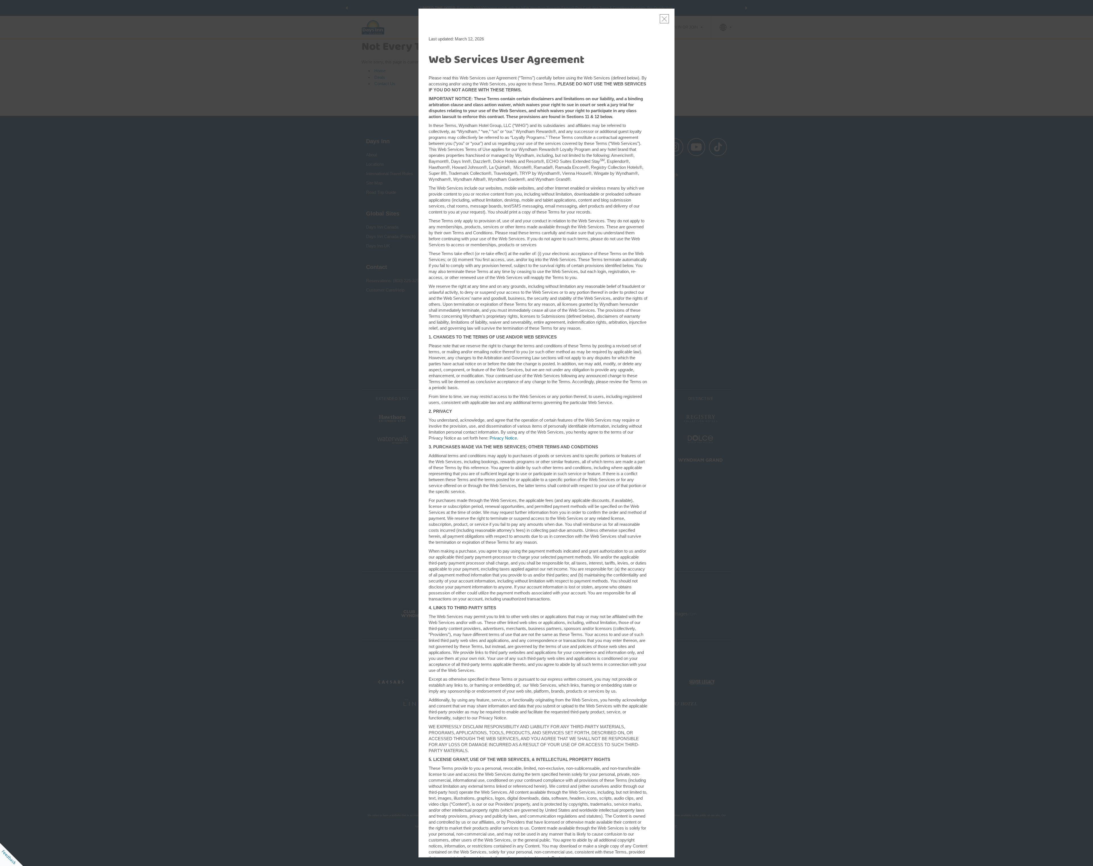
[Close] (664, 18)
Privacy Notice (503, 438)
